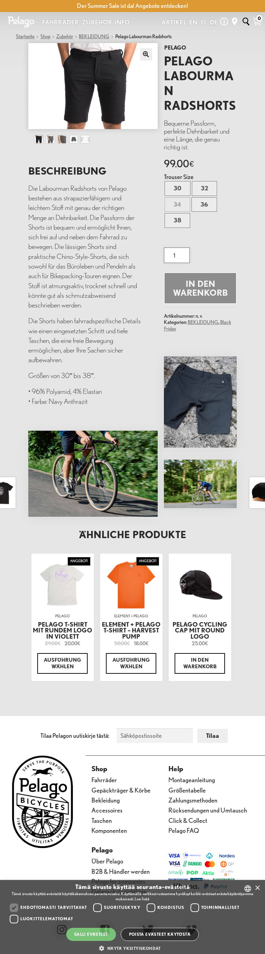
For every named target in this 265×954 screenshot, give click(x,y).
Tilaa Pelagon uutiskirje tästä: (74, 735)
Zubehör (64, 36)
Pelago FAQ (183, 830)
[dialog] (132, 917)
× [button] (257, 888)
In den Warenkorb (200, 288)
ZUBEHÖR (97, 22)
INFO (122, 22)
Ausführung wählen (62, 663)
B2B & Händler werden (120, 870)
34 (177, 204)
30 (177, 188)
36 (204, 204)
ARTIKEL (174, 22)
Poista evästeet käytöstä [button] (160, 934)
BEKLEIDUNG (94, 36)
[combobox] (247, 888)
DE (214, 22)
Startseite (25, 36)
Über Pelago (107, 860)
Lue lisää (142, 898)
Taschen (101, 820)
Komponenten (109, 830)
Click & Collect (187, 820)
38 (177, 220)
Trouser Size (179, 176)
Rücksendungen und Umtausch (207, 810)
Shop (45, 36)
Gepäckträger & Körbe (120, 789)
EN (193, 22)
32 (204, 188)
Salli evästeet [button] (91, 934)
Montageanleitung (191, 779)
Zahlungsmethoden (192, 799)
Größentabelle (187, 789)
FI (203, 22)
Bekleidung (105, 799)
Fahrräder (104, 779)
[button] (132, 948)
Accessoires (106, 810)
